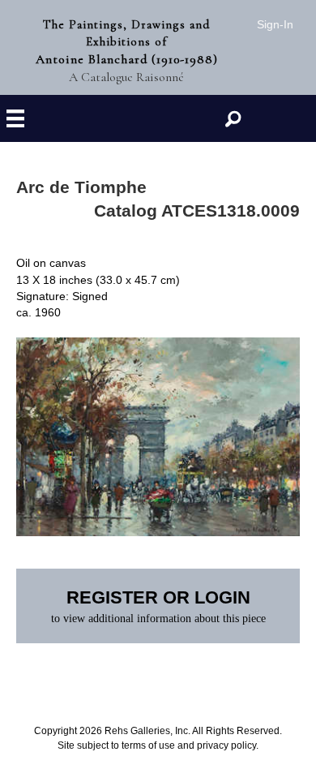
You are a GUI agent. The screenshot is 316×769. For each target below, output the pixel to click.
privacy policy (226, 745)
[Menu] (15, 119)
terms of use (148, 745)
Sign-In (275, 24)
